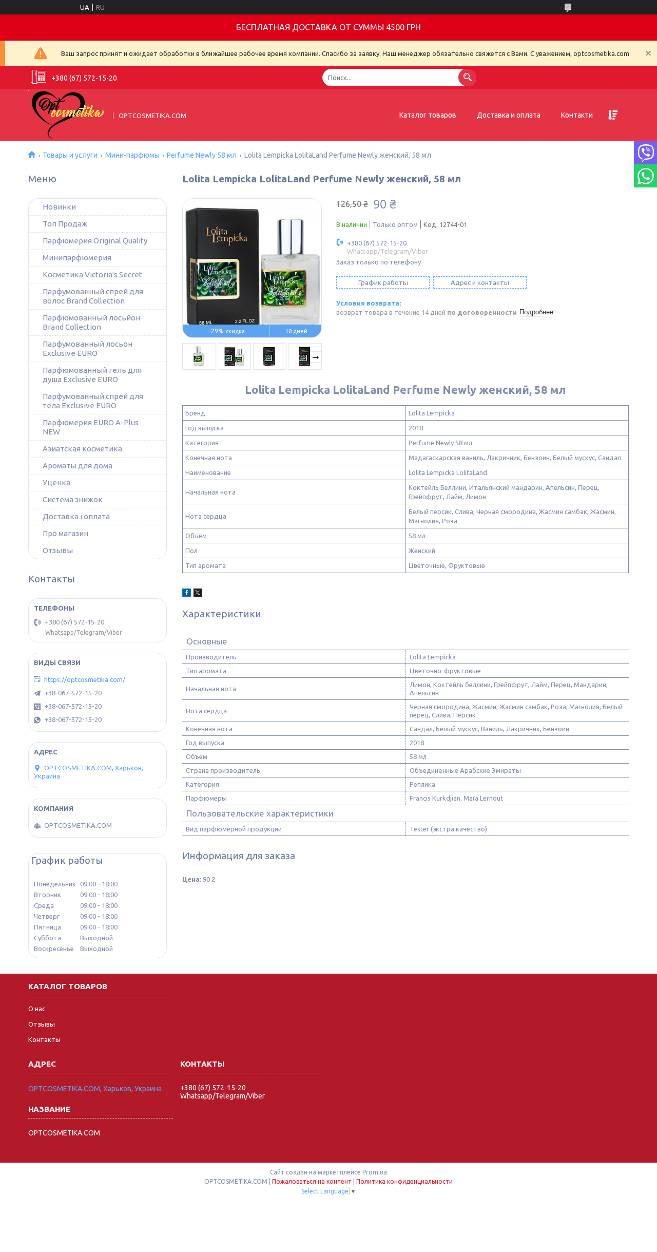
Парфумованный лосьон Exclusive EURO (87, 348)
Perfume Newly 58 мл (202, 155)
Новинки (59, 206)
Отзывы (58, 550)
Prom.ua (374, 1172)
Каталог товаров (427, 115)
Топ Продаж (65, 223)
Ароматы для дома (77, 465)
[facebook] (186, 594)
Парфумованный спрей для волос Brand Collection (93, 296)
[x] (198, 594)
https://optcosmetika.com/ (84, 679)
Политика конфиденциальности (404, 1181)
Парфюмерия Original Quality (95, 240)
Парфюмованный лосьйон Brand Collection (91, 322)
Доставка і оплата (76, 516)
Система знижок (73, 499)
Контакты (44, 1039)
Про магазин (65, 533)
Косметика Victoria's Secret (92, 274)
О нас (36, 1008)
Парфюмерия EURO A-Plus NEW (91, 427)
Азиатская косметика (82, 448)
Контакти (577, 115)
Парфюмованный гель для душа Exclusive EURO (92, 375)
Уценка (56, 482)
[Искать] (467, 77)
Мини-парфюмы (132, 155)
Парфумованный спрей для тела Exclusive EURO (93, 401)
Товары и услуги (70, 155)
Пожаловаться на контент (312, 1181)
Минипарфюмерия (77, 257)
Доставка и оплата (508, 115)
